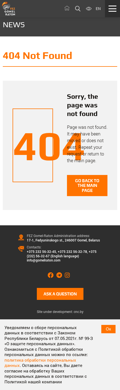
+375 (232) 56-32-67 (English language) (62, 253)
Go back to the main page (87, 185)
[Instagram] (69, 275)
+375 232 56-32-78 (72, 251)
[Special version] (89, 9)
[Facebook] (52, 275)
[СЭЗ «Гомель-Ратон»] (8, 8)
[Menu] (112, 8)
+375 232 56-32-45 (41, 251)
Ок (108, 329)
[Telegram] (60, 275)
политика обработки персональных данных (40, 362)
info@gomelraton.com (43, 260)
